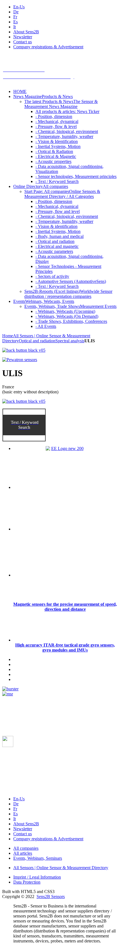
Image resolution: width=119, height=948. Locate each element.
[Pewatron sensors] (19, 359)
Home (7, 335)
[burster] (10, 689)
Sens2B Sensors (51, 896)
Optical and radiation (37, 340)
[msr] (7, 693)
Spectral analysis (69, 340)
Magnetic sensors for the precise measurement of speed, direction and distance (65, 607)
